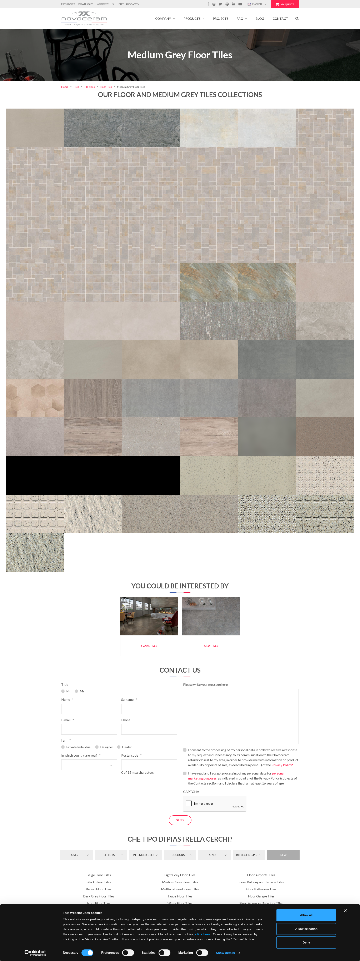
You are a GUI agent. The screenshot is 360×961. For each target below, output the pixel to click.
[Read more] (35, 109)
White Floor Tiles (180, 903)
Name (67, 699)
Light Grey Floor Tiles (179, 875)
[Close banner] (345, 910)
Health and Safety (128, 4)
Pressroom (68, 4)
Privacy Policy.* (282, 765)
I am (66, 740)
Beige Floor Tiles (98, 875)
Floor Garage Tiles (261, 896)
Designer (106, 747)
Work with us (105, 4)
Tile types (89, 86)
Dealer (127, 747)
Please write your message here (205, 684)
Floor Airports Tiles (261, 875)
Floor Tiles (106, 86)
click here (202, 934)
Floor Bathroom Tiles (261, 889)
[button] (165, 18)
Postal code (131, 755)
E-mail (67, 720)
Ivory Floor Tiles (98, 903)
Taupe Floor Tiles (180, 896)
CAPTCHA (191, 791)
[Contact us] (49, 109)
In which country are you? (81, 755)
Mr (68, 691)
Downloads (85, 4)
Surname (129, 699)
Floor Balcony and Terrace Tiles (261, 882)
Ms (82, 691)
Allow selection (306, 929)
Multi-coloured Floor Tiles (180, 889)
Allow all (306, 915)
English (257, 4)
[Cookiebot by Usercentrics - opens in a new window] (35, 953)
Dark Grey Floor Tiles (98, 896)
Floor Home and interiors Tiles (261, 903)
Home (64, 86)
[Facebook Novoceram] (208, 4)
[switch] (128, 952)
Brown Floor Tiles (98, 889)
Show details (225, 953)
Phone (125, 720)
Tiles (76, 86)
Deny (306, 942)
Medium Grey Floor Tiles (180, 882)
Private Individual (78, 747)
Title (66, 684)
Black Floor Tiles (98, 882)
